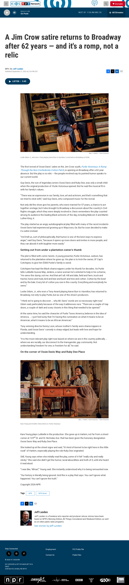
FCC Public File (78, 549)
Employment (51, 549)
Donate (119, 4)
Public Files (77, 555)
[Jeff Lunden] (26, 518)
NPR (30, 493)
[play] (7, 12)
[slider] (18, 12)
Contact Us (50, 555)
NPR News (43, 493)
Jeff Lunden (18, 69)
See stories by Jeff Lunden (48, 525)
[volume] (14, 12)
